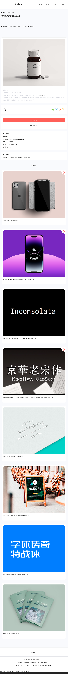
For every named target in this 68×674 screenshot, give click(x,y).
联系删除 (41, 95)
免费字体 (64, 4)
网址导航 (48, 4)
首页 (40, 4)
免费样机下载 (10, 671)
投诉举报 (32, 26)
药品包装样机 (18, 157)
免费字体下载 (19, 671)
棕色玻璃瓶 (27, 157)
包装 (13, 12)
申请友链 (26, 671)
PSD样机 (11, 157)
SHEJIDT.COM (30, 665)
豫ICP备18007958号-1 (46, 665)
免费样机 (56, 4)
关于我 (33, 652)
